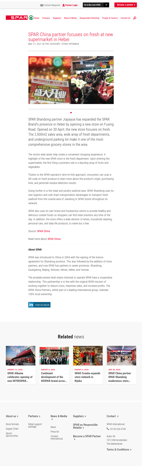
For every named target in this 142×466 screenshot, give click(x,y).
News (53, 427)
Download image (110, 53)
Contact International (57, 437)
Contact (111, 416)
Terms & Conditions (118, 449)
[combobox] (96, 4)
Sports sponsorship (12, 434)
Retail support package (35, 425)
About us (11, 416)
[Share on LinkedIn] (39, 306)
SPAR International (19, 17)
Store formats (12, 424)
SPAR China (43, 231)
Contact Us (125, 18)
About (36, 18)
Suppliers (57, 18)
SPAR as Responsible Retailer (85, 426)
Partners (46, 18)
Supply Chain (12, 429)
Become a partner (125, 4)
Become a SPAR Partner (87, 436)
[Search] (134, 18)
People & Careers (110, 18)
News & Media (70, 18)
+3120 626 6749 (118, 429)
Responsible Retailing (89, 18)
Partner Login (71, 5)
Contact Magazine (52, 5)
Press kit (55, 431)
